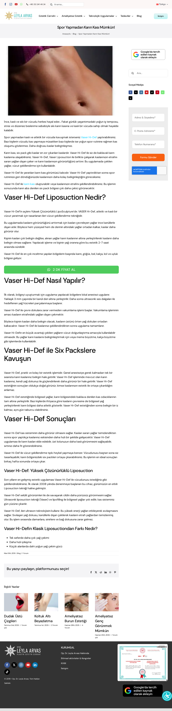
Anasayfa (66, 34)
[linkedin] (35, 665)
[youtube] (16, 4)
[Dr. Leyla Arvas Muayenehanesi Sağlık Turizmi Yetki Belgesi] (143, 645)
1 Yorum (25, 553)
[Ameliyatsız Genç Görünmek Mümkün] (107, 602)
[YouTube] (146, 92)
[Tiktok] (152, 92)
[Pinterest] (157, 92)
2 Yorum (54, 625)
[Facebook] (130, 92)
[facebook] (5, 4)
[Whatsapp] (162, 92)
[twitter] (14, 665)
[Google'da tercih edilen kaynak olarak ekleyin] (148, 54)
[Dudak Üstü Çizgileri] (16, 602)
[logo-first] (19, 12)
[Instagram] (141, 92)
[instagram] (10, 4)
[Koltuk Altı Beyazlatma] (46, 602)
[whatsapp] (21, 4)
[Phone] (130, 98)
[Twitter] (136, 92)
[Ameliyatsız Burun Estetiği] (77, 602)
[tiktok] (7, 672)
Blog (74, 34)
